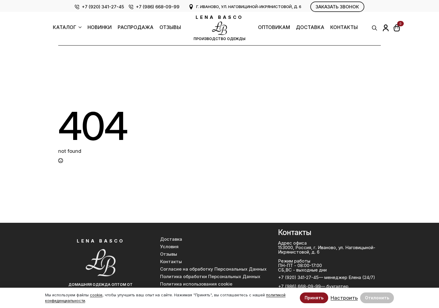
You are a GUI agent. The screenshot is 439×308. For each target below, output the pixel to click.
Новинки (100, 27)
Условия (169, 246)
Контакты (344, 27)
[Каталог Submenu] (79, 28)
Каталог (64, 27)
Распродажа (136, 27)
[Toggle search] (374, 28)
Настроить (344, 298)
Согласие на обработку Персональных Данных (213, 269)
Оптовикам (274, 27)
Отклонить (377, 297)
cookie (96, 295)
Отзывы (170, 27)
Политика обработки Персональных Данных (210, 276)
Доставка (310, 27)
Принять (314, 297)
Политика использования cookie (196, 284)
